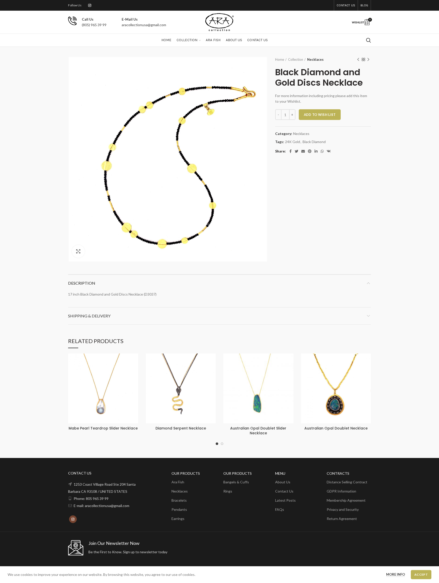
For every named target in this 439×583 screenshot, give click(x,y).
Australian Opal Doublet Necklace (336, 428)
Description (81, 283)
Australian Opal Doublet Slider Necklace (258, 430)
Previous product (358, 59)
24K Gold (292, 142)
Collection (295, 59)
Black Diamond (314, 142)
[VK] (328, 151)
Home (279, 59)
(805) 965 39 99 (94, 25)
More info (395, 574)
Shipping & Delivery (89, 315)
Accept (421, 574)
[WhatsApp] (322, 151)
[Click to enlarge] (78, 251)
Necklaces (315, 59)
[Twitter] (296, 151)
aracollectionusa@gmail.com (144, 25)
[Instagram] (90, 5)
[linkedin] (316, 151)
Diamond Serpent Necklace (180, 428)
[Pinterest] (309, 151)
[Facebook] (290, 151)
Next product (368, 59)
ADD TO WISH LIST (320, 115)
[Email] (303, 151)
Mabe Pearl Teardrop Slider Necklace (103, 428)
